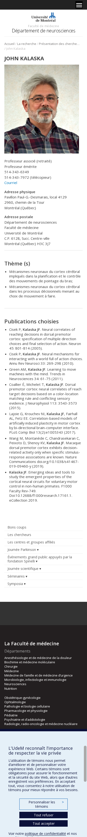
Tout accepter (44, 823)
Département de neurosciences (43, 30)
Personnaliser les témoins (46, 804)
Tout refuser (43, 815)
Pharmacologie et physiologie (26, 710)
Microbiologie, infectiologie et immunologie (35, 679)
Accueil (9, 44)
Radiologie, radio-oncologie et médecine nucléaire (41, 724)
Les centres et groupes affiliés (31, 542)
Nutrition (10, 688)
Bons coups (16, 527)
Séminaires (16, 576)
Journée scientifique (22, 568)
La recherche (26, 44)
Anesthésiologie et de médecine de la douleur (38, 658)
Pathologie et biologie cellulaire (27, 706)
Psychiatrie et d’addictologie (24, 719)
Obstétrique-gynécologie (22, 697)
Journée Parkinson (21, 549)
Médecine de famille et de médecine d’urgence (38, 675)
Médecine (11, 671)
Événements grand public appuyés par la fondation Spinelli (39, 559)
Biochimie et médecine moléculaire (29, 662)
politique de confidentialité (45, 833)
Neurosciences (15, 684)
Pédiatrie (11, 715)
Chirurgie (11, 666)
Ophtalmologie (15, 702)
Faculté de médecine (43, 26)
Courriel (10, 182)
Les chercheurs (19, 534)
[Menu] (79, 4)
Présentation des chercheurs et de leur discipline (60, 44)
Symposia (15, 583)
